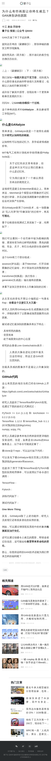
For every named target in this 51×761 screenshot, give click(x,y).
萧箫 (22, 652)
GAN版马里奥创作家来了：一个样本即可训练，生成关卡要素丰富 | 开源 (35, 604)
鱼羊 (22, 608)
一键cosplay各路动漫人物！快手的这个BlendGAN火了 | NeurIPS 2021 (35, 662)
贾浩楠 (23, 623)
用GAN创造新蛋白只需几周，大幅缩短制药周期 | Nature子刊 (35, 618)
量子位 (35, 20)
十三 (7, 20)
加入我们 (21, 751)
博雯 (22, 667)
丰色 (22, 594)
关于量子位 (11, 751)
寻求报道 (31, 751)
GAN (5, 570)
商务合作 (40, 751)
